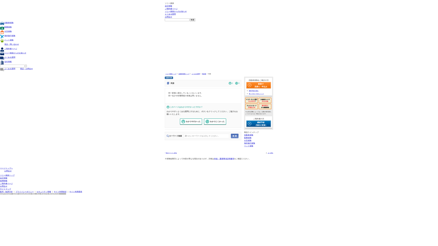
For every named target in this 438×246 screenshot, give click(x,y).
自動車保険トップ (184, 74)
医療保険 (8, 27)
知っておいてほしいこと (256, 94)
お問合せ (168, 17)
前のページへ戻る (171, 153)
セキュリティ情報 (43, 192)
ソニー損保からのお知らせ (176, 11)
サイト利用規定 (60, 192)
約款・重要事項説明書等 (224, 159)
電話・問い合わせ (11, 44)
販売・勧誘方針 (6, 192)
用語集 (204, 74)
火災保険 (8, 31)
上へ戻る (270, 153)
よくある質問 (170, 14)
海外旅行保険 (9, 36)
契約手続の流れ (253, 91)
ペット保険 (8, 40)
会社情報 (168, 6)
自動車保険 (8, 23)
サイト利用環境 (75, 192)
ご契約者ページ (171, 9)
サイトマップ (5, 189)
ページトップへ (6, 168)
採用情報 (3, 181)
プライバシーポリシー (25, 192)
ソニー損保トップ (170, 74)
